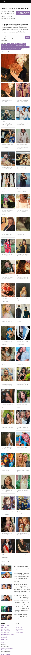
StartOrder (23, 13)
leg (6, 191)
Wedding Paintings (5, 632)
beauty (11, 188)
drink (23, 255)
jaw (7, 167)
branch (5, 190)
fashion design (4, 125)
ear (2, 364)
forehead (8, 322)
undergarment (4, 300)
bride (6, 321)
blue (2, 341)
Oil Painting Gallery (5, 625)
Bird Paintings (4, 641)
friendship (24, 427)
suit (11, 468)
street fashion (6, 123)
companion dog (6, 170)
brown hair (24, 211)
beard (9, 167)
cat (4, 275)
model (10, 298)
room (11, 234)
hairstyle (18, 190)
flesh (12, 300)
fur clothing (21, 144)
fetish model (10, 385)
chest (18, 170)
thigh (18, 101)
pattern (18, 493)
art (17, 167)
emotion (18, 405)
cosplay (3, 344)
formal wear (19, 364)
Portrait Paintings (5, 629)
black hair (22, 100)
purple (3, 468)
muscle (23, 384)
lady (25, 188)
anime (8, 210)
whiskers (11, 275)
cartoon (18, 100)
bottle (26, 254)
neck (27, 190)
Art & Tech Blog (19, 632)
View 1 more (24, 48)
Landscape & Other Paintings (7, 634)
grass (5, 124)
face (22, 298)
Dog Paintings (4, 636)
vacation (18, 448)
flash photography (23, 101)
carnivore (9, 278)
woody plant (9, 190)
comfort (3, 100)
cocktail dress (23, 191)
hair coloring (7, 513)
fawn (11, 98)
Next (8, 51)
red (9, 254)
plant (21, 98)
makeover (6, 145)
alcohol (20, 255)
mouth (18, 121)
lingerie (4, 298)
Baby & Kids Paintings (6, 630)
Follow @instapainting (6, 654)
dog (18, 554)
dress (23, 188)
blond (20, 210)
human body (19, 384)
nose (2, 167)
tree (8, 188)
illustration (19, 168)
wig (6, 98)
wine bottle (26, 255)
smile (24, 121)
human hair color (7, 341)
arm (23, 254)
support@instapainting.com (7, 648)
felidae (6, 275)
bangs (6, 100)
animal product (23, 145)
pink (26, 98)
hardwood (19, 124)
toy (2, 98)
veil (6, 322)
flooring (22, 124)
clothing (20, 188)
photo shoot (9, 300)
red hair (6, 211)
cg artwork (5, 101)
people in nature (5, 188)
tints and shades (9, 124)
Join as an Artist (4, 642)
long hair (9, 125)
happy (3, 123)
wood (4, 98)
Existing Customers (5, 649)
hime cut (8, 100)
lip (2, 121)
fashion (23, 363)
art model (3, 301)
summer (26, 447)
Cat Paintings (4, 637)
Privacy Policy (19, 627)
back (20, 321)
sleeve (9, 144)
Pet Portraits (4, 627)
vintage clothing (24, 168)
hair (18, 188)
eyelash (8, 98)
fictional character (5, 212)
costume (3, 342)
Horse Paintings (4, 639)
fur (2, 363)
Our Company (19, 625)
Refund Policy (19, 630)
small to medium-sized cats (6, 277)
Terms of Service (19, 629)
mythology (21, 170)
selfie (10, 168)
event (22, 148)
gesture (24, 98)
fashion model (4, 447)
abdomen (21, 383)
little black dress (23, 190)
